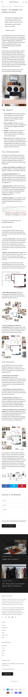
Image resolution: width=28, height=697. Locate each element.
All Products (4, 627)
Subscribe (7, 673)
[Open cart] (26, 2)
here (13, 222)
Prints (3, 637)
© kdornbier (14, 681)
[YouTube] (12, 617)
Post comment (9, 525)
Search (3, 625)
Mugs (3, 632)
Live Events (4, 645)
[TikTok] (15, 617)
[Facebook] (2, 617)
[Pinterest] (9, 617)
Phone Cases (5, 635)
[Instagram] (5, 617)
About (3, 648)
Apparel (3, 630)
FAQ (3, 655)
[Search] (23, 2)
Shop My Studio (10, 559)
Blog (3, 653)
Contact (3, 650)
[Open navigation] (2, 2)
